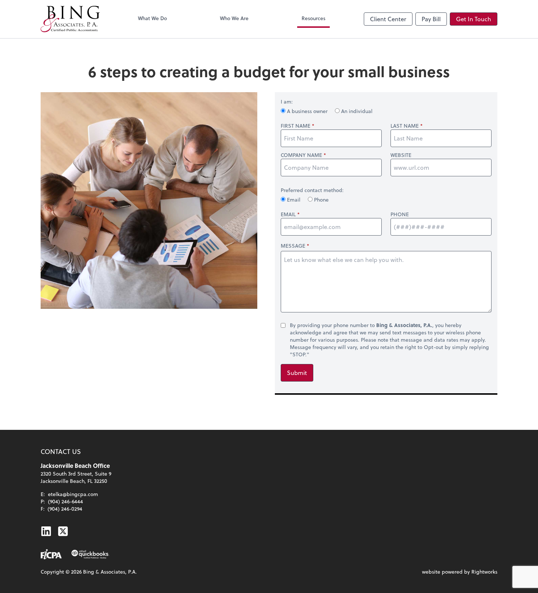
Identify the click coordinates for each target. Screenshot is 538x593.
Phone (321, 199)
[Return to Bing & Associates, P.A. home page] (70, 19)
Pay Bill (431, 19)
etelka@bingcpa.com (73, 494)
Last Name (405, 126)
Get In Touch (473, 19)
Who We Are (234, 18)
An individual (356, 111)
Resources (313, 18)
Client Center (388, 19)
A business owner (307, 111)
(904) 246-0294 (65, 509)
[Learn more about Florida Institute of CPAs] (51, 554)
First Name (295, 126)
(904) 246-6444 (65, 501)
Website (401, 155)
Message (293, 245)
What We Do (152, 18)
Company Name (301, 155)
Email (293, 199)
